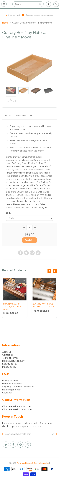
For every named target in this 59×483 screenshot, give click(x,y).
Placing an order (10, 380)
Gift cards (7, 392)
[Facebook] (13, 445)
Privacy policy (9, 367)
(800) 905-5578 (14, 15)
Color (9, 213)
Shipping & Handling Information (18, 386)
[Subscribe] (53, 434)
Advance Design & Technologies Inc (33, 463)
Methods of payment (12, 383)
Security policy (9, 364)
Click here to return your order (17, 409)
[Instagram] (28, 445)
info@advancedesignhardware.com (39, 15)
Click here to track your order (16, 406)
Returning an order (11, 389)
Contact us (7, 355)
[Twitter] (6, 445)
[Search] (40, 4)
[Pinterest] (20, 445)
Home (5, 23)
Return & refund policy (13, 361)
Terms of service (10, 358)
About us (6, 352)
